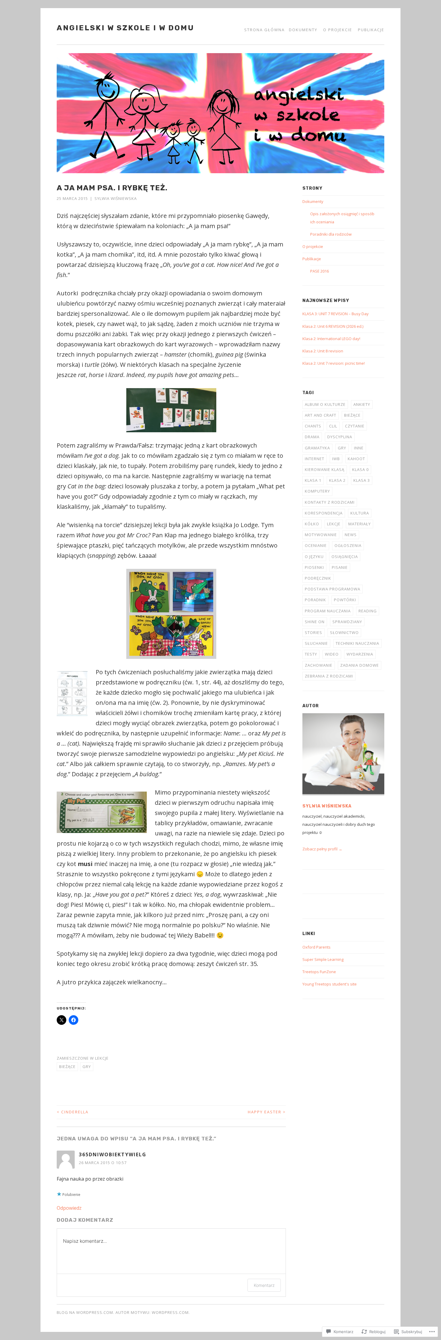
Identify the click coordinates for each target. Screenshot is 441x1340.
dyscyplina (339, 436)
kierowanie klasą (324, 469)
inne (359, 448)
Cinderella (72, 1112)
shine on (315, 621)
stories (313, 632)
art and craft (320, 415)
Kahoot (356, 458)
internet (314, 458)
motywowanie (321, 534)
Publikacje (371, 29)
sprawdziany (347, 621)
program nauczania (328, 611)
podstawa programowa (332, 589)
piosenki (314, 567)
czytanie (354, 426)
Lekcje (102, 1058)
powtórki (345, 599)
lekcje (333, 524)
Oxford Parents (316, 947)
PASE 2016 (319, 271)
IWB (336, 458)
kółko (312, 524)
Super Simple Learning (323, 959)
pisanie (340, 567)
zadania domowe (359, 665)
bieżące (67, 1066)
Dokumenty (303, 29)
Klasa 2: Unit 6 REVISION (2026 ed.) (332, 326)
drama (312, 436)
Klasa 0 (360, 469)
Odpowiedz (69, 1208)
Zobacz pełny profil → (322, 849)
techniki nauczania (357, 643)
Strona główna (264, 29)
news (351, 534)
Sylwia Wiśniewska (115, 198)
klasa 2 (337, 480)
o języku (314, 556)
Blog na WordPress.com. (85, 1312)
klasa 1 (313, 480)
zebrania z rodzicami (329, 676)
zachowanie (318, 665)
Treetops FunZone (319, 971)
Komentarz (264, 1285)
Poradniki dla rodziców (331, 234)
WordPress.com (170, 1312)
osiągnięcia (345, 556)
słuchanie (316, 643)
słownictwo (344, 632)
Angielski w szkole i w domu (125, 27)
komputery (317, 491)
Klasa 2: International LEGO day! (331, 338)
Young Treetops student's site (329, 984)
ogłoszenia (348, 545)
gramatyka (317, 448)
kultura (359, 513)
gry (86, 1066)
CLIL (333, 426)
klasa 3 (361, 480)
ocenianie (316, 545)
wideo (332, 654)
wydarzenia (359, 654)
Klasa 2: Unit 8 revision (322, 351)
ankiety (361, 404)
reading (367, 611)
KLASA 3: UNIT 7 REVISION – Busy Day (335, 313)
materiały (359, 524)
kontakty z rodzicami (330, 502)
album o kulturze (325, 404)
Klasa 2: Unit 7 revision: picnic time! (333, 363)
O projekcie (337, 29)
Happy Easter (267, 1112)
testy (311, 654)
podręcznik (318, 578)
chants (313, 426)
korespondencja (324, 513)
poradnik (315, 599)
